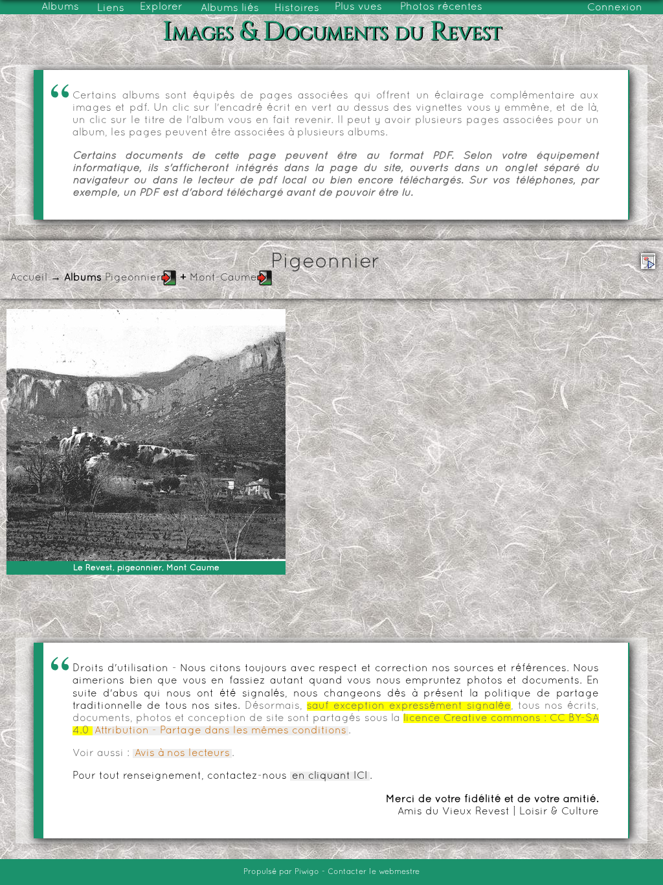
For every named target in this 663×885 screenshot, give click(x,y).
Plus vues (358, 7)
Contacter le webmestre (374, 872)
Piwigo (307, 872)
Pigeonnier (133, 277)
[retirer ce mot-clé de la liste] (169, 277)
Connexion (614, 7)
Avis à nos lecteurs (182, 753)
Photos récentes (441, 7)
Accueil (28, 277)
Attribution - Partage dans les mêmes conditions (220, 730)
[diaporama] (648, 261)
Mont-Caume (223, 277)
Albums (60, 7)
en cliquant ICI (330, 776)
